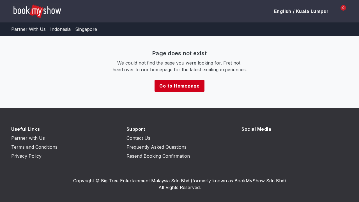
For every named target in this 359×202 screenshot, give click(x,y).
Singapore (86, 29)
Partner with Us (28, 138)
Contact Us (138, 138)
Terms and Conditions (34, 147)
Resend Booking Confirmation (158, 156)
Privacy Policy (26, 156)
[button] (298, 11)
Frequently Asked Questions (156, 147)
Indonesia (60, 29)
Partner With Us (28, 29)
